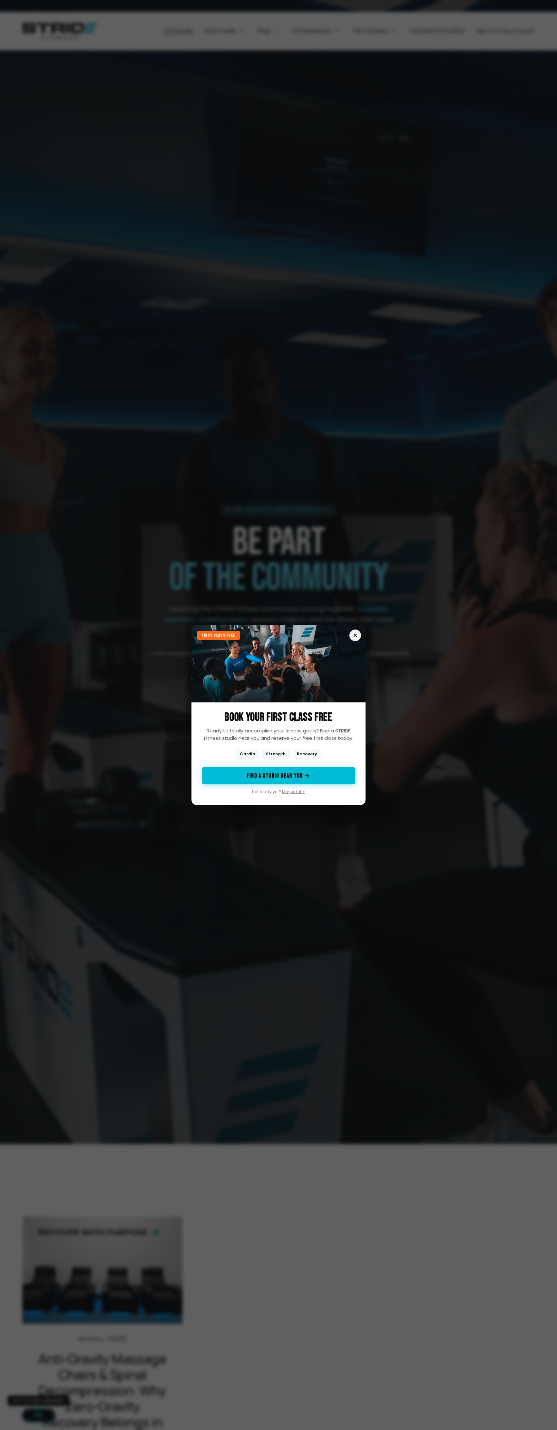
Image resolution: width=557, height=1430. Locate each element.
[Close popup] (355, 635)
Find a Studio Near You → (278, 775)
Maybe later (293, 791)
